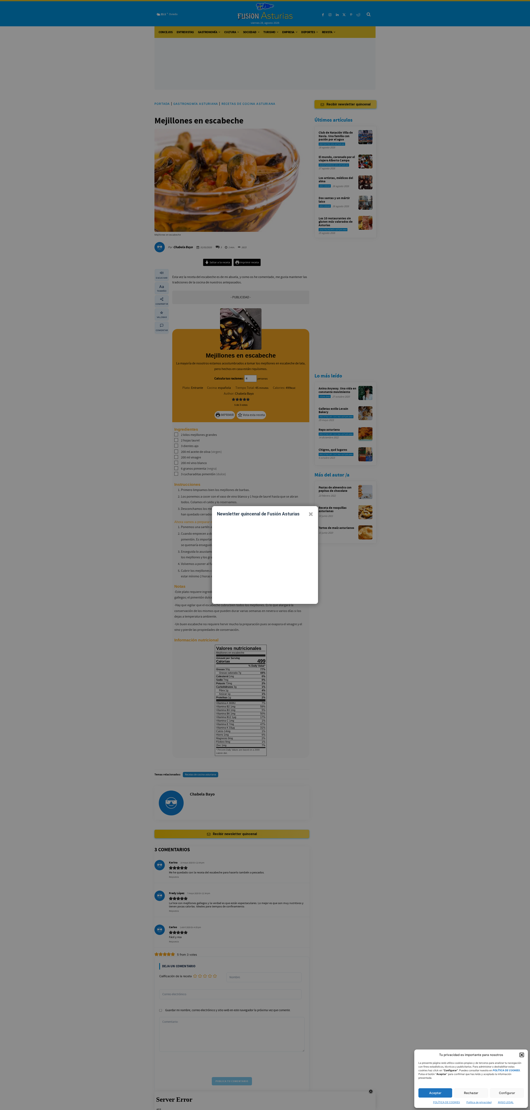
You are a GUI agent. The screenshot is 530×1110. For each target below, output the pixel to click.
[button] (522, 1055)
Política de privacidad (478, 1102)
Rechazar (471, 1093)
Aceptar (435, 1093)
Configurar (507, 1093)
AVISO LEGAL (506, 1102)
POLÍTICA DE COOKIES (446, 1102)
